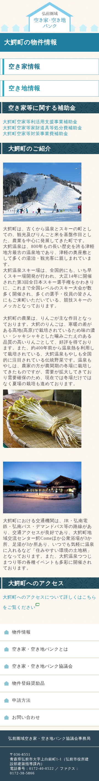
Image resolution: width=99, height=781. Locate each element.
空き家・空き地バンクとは (40, 649)
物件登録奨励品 (28, 683)
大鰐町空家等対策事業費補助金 (35, 133)
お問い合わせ (26, 717)
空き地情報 (24, 88)
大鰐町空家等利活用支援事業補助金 (40, 121)
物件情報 (21, 632)
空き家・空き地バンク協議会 (42, 666)
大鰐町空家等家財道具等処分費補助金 (42, 127)
